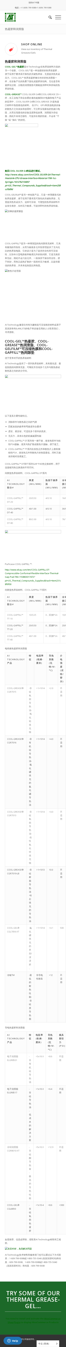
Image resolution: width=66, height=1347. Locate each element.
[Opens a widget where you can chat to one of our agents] (12, 1341)
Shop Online (31, 44)
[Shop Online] (11, 49)
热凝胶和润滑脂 (14, 29)
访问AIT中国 (34, 2)
